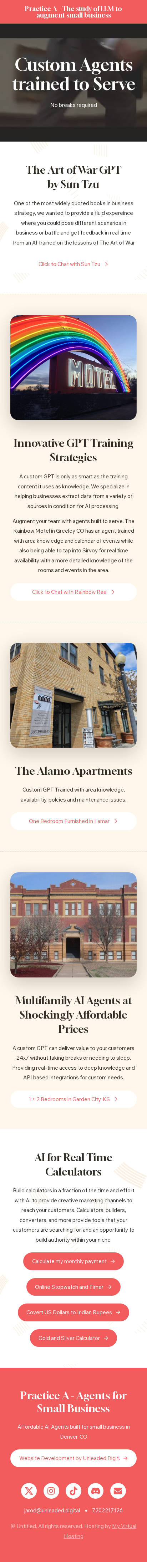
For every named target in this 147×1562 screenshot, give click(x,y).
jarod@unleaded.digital (52, 1510)
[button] (73, 264)
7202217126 (107, 1510)
